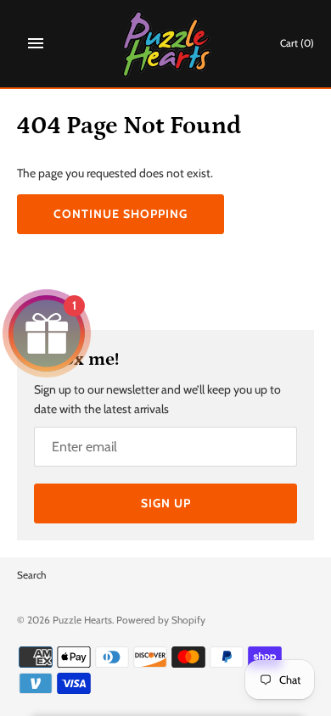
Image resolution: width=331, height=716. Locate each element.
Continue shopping (120, 213)
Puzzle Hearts (82, 620)
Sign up (166, 503)
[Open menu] (35, 43)
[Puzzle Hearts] (166, 43)
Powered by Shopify (160, 620)
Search (31, 575)
